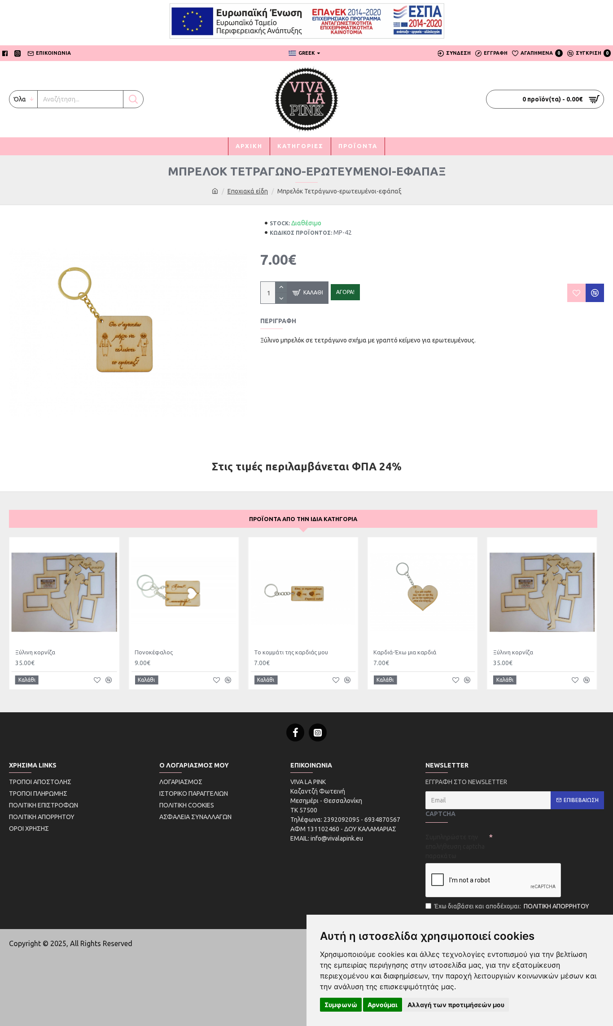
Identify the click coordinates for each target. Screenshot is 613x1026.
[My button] (133, 99)
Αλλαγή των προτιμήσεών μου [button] (455, 1004)
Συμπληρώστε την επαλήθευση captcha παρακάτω (455, 846)
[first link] (215, 191)
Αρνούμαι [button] (383, 1004)
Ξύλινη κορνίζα (35, 652)
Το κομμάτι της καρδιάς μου (291, 652)
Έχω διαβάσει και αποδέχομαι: (511, 906)
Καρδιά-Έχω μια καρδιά (404, 652)
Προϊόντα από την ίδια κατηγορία (303, 519)
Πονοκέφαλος (154, 652)
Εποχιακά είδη (248, 191)
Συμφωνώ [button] (340, 1004)
